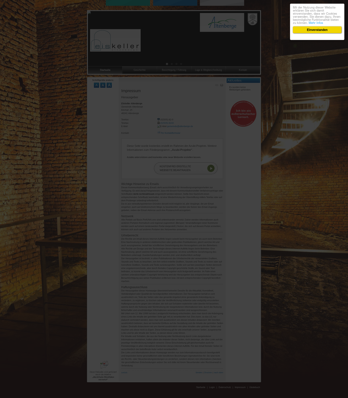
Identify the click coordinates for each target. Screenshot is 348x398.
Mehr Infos (316, 22)
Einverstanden (317, 30)
